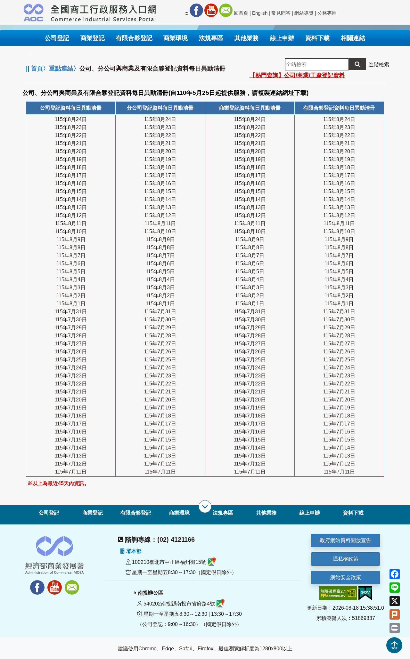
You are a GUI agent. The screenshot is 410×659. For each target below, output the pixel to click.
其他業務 (266, 512)
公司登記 (49, 512)
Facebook (196, 10)
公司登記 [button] (57, 38)
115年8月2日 (71, 295)
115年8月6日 (71, 263)
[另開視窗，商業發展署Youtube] (55, 584)
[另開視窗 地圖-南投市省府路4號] (220, 603)
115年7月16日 (71, 431)
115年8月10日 (71, 231)
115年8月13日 (71, 207)
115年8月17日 (71, 175)
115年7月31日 (71, 311)
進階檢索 (379, 64)
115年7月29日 (71, 327)
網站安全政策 (345, 577)
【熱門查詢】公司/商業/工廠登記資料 (297, 75)
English (259, 13)
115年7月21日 (71, 391)
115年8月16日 (71, 183)
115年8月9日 (71, 239)
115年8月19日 (71, 159)
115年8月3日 (71, 287)
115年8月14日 (71, 199)
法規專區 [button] (211, 38)
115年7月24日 (71, 367)
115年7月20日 (71, 399)
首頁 (37, 68)
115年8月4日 (71, 279)
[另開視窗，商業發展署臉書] (34, 584)
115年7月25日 (71, 359)
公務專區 (327, 13)
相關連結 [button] (353, 38)
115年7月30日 (71, 319)
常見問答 (281, 13)
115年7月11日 (70, 471)
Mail (226, 10)
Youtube (211, 10)
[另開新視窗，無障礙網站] (338, 593)
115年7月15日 (71, 439)
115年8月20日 (71, 151)
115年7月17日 (71, 423)
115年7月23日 (71, 375)
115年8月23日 (71, 127)
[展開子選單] (205, 506)
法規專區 (223, 512)
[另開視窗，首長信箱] (73, 584)
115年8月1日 (71, 303)
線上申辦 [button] (282, 38)
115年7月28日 (71, 335)
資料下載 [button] (317, 38)
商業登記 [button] (92, 38)
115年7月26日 (71, 351)
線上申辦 (309, 512)
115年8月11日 (70, 223)
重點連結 (61, 68)
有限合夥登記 (135, 512)
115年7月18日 (71, 415)
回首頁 (241, 13)
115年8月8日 (71, 247)
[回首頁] (104, 11)
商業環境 (179, 512)
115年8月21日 (71, 143)
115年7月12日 (71, 463)
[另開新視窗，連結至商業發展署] (33, 11)
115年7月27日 (71, 343)
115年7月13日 (71, 455)
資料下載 (353, 512)
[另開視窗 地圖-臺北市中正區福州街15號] (211, 562)
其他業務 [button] (246, 38)
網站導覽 (304, 13)
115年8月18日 (71, 167)
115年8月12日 (71, 215)
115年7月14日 (71, 447)
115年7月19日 (71, 407)
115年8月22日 (71, 135)
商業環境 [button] (175, 38)
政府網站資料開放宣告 (345, 540)
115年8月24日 (71, 119)
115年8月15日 (71, 191)
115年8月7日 (71, 255)
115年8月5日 (71, 271)
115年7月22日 (71, 383)
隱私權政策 (345, 559)
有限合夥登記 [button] (134, 38)
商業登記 (92, 512)
